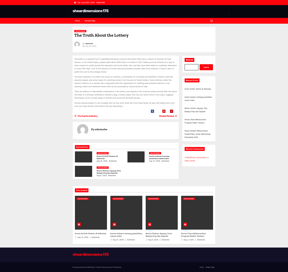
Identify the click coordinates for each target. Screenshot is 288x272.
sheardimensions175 (90, 11)
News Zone (106, 267)
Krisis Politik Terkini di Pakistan (198, 89)
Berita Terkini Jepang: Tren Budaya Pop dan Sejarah (109, 172)
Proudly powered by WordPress (84, 267)
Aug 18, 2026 (102, 161)
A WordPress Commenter (195, 157)
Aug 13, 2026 (154, 161)
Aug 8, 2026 (102, 175)
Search (189, 60)
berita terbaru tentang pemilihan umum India (159, 157)
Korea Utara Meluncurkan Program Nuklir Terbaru (193, 234)
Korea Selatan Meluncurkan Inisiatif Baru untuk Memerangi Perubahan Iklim (197, 134)
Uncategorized (80, 31)
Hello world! (190, 161)
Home (77, 21)
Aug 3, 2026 (189, 240)
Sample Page (90, 21)
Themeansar (116, 267)
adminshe (89, 44)
